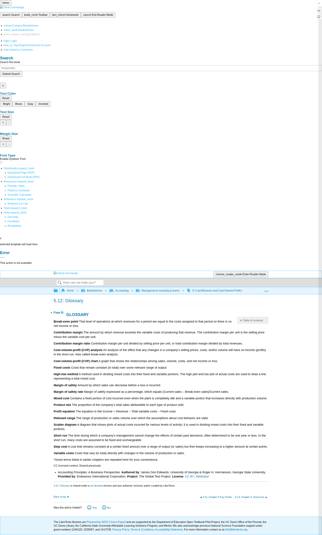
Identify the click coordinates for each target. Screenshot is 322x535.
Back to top (60, 496)
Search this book (10, 62)
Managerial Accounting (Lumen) (160, 290)
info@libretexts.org (235, 529)
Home (70, 290)
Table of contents (253, 320)
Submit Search (11, 73)
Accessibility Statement (169, 529)
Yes (94, 507)
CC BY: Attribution (197, 476)
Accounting (122, 290)
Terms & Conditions (142, 529)
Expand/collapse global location (266, 289)
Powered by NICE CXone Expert (106, 522)
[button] (13, 221)
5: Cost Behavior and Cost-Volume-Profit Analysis (222, 290)
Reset (5, 98)
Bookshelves (94, 290)
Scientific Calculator (19, 194)
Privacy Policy (120, 529)
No (109, 507)
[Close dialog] (2, 257)
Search (59, 283)
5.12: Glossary (62, 485)
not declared (97, 485)
